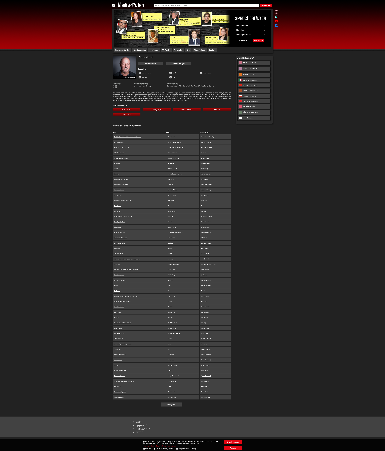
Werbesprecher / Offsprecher (143, 428)
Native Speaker (139, 427)
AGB (137, 432)
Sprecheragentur (140, 425)
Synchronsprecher (140, 429)
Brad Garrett (205, 195)
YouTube (148, 448)
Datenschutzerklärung (141, 424)
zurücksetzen (243, 40)
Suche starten (266, 5)
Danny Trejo (156, 110)
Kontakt (212, 50)
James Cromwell (186, 110)
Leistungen (154, 50)
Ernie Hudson (126, 115)
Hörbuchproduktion (122, 50)
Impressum (138, 421)
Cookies (146, 446)
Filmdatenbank (199, 50)
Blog (188, 50)
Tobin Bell (216, 110)
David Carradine (126, 110)
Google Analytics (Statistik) (164, 448)
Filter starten (258, 40)
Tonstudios (178, 50)
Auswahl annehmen (233, 442)
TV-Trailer (166, 50)
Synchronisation (140, 50)
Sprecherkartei (139, 431)
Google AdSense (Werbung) (187, 448)
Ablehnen (233, 448)
